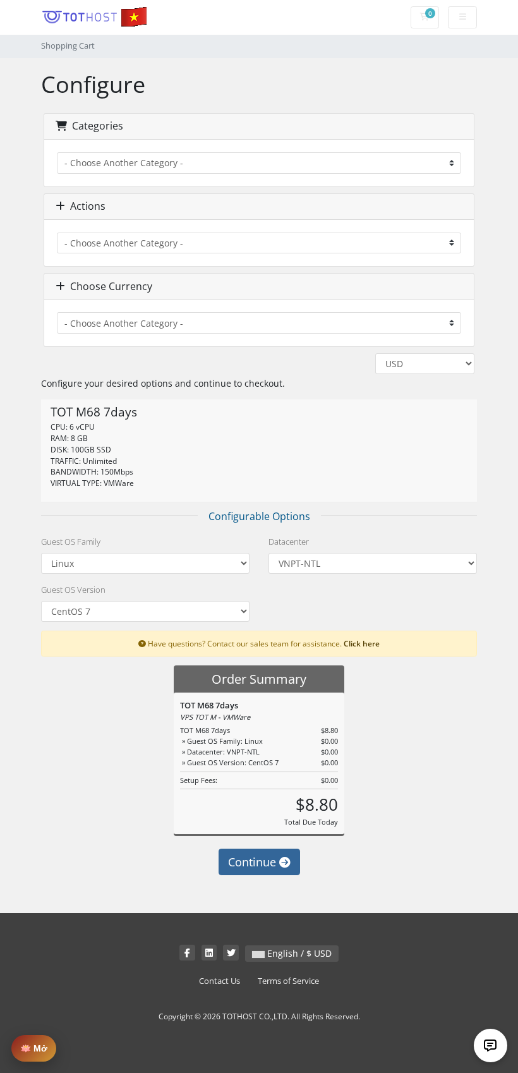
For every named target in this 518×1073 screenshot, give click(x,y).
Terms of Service (288, 981)
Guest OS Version (73, 589)
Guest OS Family (70, 541)
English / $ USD (298, 953)
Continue (253, 862)
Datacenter (288, 541)
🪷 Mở (33, 1048)
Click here (362, 643)
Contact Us (219, 981)
